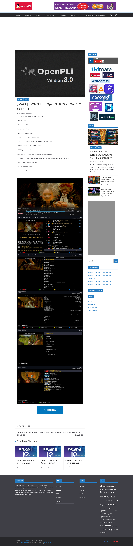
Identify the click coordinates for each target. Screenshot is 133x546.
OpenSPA (109, 514)
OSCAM (58, 490)
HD (108, 505)
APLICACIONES (49, 15)
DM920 (114, 489)
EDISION (113, 492)
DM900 (109, 489)
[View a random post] (116, 15)
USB (101, 529)
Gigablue (103, 505)
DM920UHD (20, 99)
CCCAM (58, 486)
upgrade (114, 526)
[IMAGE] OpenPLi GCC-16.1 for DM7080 (99, 281)
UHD (102, 525)
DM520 (115, 486)
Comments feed (92, 307)
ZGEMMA (104, 532)
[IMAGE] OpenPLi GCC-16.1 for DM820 (99, 272)
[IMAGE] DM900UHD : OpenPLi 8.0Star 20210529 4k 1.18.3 (33, 434)
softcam (107, 522)
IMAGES (37, 15)
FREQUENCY (93, 147)
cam (107, 486)
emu (102, 497)
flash (115, 500)
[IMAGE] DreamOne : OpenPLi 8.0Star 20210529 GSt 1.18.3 (67, 434)
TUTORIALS (62, 15)
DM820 (105, 489)
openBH (109, 511)
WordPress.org (92, 310)
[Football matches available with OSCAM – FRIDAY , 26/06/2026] (94, 192)
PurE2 (110, 519)
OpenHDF (114, 511)
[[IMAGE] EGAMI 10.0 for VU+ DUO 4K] (26, 447)
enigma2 (109, 496)
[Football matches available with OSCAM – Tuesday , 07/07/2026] (94, 181)
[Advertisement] (66, 36)
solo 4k (113, 522)
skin (113, 519)
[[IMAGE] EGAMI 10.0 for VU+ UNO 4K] (50, 447)
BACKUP (73, 15)
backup (104, 486)
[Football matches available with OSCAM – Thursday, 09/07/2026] (103, 137)
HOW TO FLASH (100, 15)
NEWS (18, 15)
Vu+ (106, 529)
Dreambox (105, 492)
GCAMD (58, 498)
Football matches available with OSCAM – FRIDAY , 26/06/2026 (108, 191)
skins (102, 522)
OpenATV (103, 511)
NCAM (58, 494)
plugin (107, 519)
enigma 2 (102, 501)
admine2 (29, 113)
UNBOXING (89, 15)
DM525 (101, 489)
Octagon (109, 508)
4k (101, 486)
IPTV (79, 15)
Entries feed (91, 304)
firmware (109, 500)
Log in (90, 301)
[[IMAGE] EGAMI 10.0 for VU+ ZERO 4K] (74, 447)
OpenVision (104, 516)
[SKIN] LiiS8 (91, 278)
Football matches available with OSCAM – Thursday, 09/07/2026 (102, 154)
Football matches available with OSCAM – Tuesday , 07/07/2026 (108, 179)
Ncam (104, 508)
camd (111, 486)
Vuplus (112, 529)
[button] (21, 15)
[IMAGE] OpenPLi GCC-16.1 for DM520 (99, 275)
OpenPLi (103, 513)
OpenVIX (111, 516)
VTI (103, 529)
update (108, 525)
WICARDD (59, 501)
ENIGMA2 (28, 15)
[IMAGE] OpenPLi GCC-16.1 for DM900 (99, 284)
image (113, 504)
